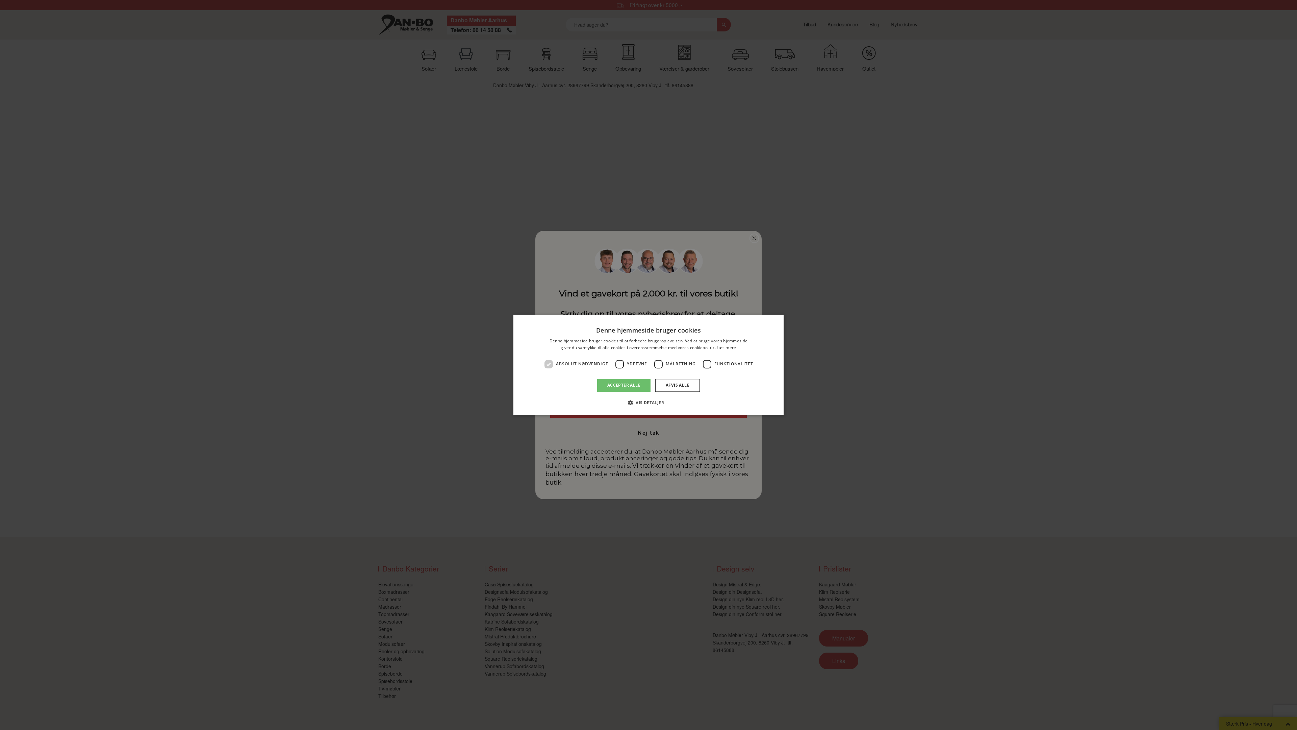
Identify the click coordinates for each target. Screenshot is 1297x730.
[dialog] (648, 365)
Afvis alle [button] (677, 385)
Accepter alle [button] (623, 385)
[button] (648, 403)
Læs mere (726, 348)
